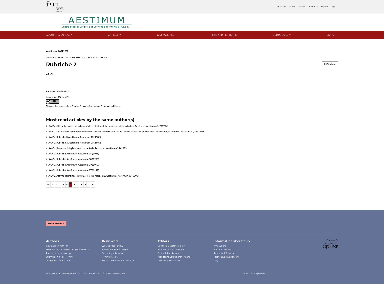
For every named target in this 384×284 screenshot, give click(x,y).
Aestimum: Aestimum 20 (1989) (84, 142)
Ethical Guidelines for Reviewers (118, 260)
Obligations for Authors (58, 260)
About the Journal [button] (58, 35)
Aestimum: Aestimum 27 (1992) (82, 170)
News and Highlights (224, 35)
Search (331, 35)
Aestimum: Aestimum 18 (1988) (82, 159)
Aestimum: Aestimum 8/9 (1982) (151, 125)
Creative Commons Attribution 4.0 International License (96, 106)
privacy (253, 273)
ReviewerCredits (110, 257)
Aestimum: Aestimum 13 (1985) (84, 137)
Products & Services (224, 253)
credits (261, 273)
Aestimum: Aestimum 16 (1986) (82, 153)
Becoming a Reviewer (113, 253)
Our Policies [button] (281, 35)
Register (324, 7)
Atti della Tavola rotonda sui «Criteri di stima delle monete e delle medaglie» (95, 125)
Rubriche (61, 153)
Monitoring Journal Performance (175, 257)
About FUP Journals (286, 7)
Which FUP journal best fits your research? (68, 249)
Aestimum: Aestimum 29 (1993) (111, 148)
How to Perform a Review (115, 249)
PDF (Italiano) (330, 64)
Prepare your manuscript (59, 253)
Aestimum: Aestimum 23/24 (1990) (186, 131)
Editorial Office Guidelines (171, 249)
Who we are (220, 246)
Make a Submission (56, 223)
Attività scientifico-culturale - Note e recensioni (81, 175)
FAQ (216, 260)
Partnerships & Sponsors (226, 257)
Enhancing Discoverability (171, 246)
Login (333, 7)
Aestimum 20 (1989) (57, 51)
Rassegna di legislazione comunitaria (75, 148)
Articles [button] (113, 35)
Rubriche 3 (62, 137)
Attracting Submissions (170, 260)
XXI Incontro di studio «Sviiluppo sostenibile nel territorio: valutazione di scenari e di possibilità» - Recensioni (112, 131)
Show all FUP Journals (308, 7)
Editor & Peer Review (168, 253)
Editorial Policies (222, 249)
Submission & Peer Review (59, 257)
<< (48, 184)
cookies (244, 273)
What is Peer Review (112, 246)
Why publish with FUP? (58, 246)
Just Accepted (165, 35)
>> (93, 184)
